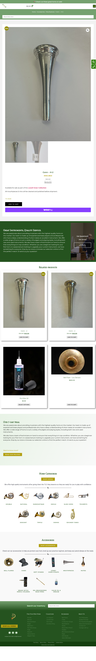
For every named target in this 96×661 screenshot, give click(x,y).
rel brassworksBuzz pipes (40, 591)
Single (53, 504)
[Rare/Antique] (38, 495)
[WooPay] (48, 210)
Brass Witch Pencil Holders (23, 591)
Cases (23, 570)
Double (9, 504)
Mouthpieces (50, 12)
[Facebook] (13, 632)
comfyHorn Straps (53, 571)
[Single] (53, 495)
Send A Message (82, 245)
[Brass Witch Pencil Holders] (23, 582)
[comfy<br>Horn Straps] (53, 562)
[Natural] (23, 495)
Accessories (41, 12)
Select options (24, 404)
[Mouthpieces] (68, 562)
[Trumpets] (83, 495)
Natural (23, 504)
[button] (94, 6)
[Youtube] (16, 632)
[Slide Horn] (68, 495)
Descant (23, 522)
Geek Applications (51, 644)
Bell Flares (9, 570)
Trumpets (83, 504)
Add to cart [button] (24, 337)
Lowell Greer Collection (37, 188)
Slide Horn (68, 504)
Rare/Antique (38, 504)
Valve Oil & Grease (56, 591)
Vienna (56, 522)
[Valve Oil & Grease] (56, 582)
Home (34, 12)
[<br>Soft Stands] (38, 562)
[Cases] (23, 562)
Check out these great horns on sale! (49, 2)
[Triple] (39, 514)
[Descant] (23, 514)
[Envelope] (9, 632)
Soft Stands (39, 572)
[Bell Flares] (9, 562)
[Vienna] (56, 514)
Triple (39, 522)
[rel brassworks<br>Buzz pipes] (39, 582)
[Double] (9, 495)
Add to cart (14, 204)
